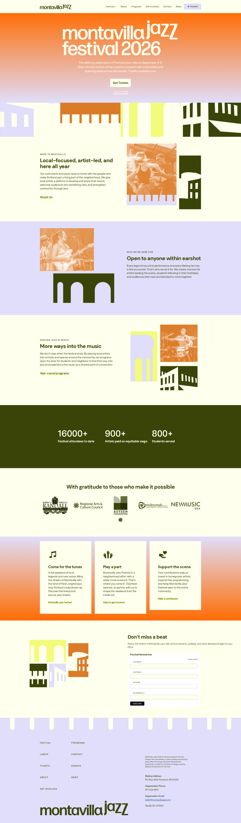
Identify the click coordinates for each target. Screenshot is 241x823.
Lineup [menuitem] (44, 754)
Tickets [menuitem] (45, 766)
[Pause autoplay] (120, 520)
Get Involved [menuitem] (48, 789)
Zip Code (136, 682)
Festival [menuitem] (45, 743)
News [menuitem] (74, 777)
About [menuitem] (44, 777)
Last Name (137, 672)
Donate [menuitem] (76, 766)
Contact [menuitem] (77, 754)
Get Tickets (120, 83)
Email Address (139, 693)
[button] (111, 6)
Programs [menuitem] (78, 743)
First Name (137, 662)
